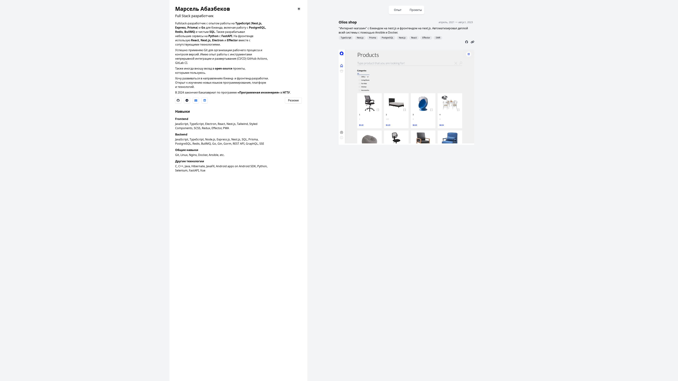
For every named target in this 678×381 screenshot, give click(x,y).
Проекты (416, 10)
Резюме (293, 100)
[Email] (196, 100)
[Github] (178, 100)
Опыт (398, 10)
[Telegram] (187, 100)
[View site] (472, 42)
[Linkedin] (205, 100)
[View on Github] (466, 42)
